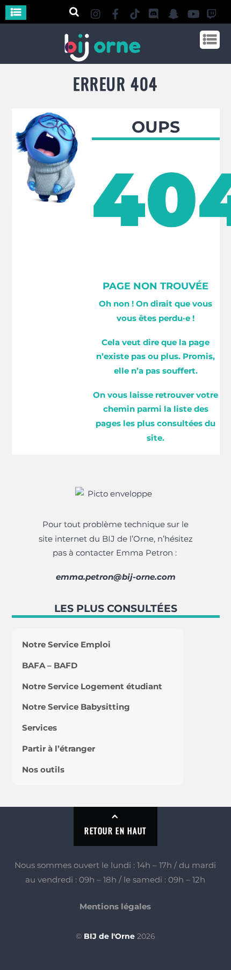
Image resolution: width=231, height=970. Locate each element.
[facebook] (115, 12)
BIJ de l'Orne (109, 936)
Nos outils (43, 769)
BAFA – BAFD (49, 665)
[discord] (154, 12)
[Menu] (15, 12)
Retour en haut (115, 830)
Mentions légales (115, 906)
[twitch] (212, 12)
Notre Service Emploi (66, 644)
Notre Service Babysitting (76, 707)
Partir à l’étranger (58, 748)
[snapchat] (173, 12)
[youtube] (192, 12)
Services (39, 728)
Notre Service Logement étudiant (92, 686)
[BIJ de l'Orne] (102, 57)
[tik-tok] (134, 12)
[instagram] (96, 12)
